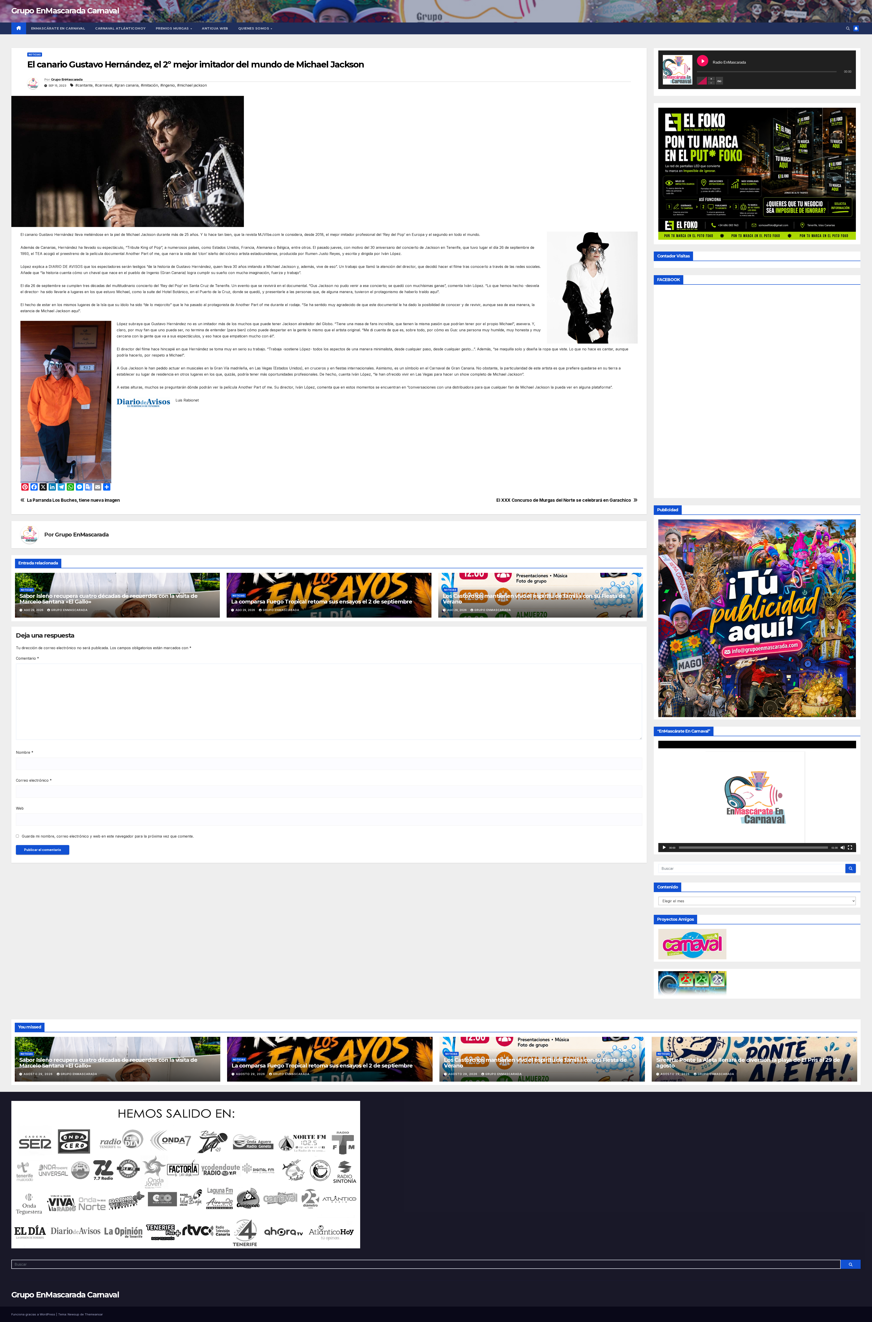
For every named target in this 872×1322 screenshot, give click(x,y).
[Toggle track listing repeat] (719, 81)
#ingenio (167, 85)
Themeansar (94, 1314)
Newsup (73, 1314)
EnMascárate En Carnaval (58, 28)
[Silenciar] (842, 847)
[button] (848, 28)
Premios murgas (173, 28)
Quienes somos (254, 28)
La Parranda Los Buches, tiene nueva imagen (73, 500)
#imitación (149, 85)
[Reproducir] (664, 847)
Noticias (35, 54)
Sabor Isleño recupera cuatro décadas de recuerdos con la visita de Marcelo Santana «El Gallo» (109, 599)
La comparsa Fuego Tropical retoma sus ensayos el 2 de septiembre (321, 601)
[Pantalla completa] (850, 847)
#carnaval (103, 85)
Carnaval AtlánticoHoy (120, 28)
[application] (757, 796)
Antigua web (215, 28)
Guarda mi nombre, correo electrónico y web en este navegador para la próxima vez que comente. (108, 836)
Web (20, 808)
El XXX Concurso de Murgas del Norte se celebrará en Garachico (563, 500)
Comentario (27, 658)
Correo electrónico (34, 780)
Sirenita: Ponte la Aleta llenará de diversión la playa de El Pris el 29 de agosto (748, 1063)
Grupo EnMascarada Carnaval (65, 10)
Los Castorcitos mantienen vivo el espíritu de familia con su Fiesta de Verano (534, 599)
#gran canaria (126, 85)
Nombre (24, 752)
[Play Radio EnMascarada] (702, 60)
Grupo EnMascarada (66, 79)
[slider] (753, 847)
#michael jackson (192, 85)
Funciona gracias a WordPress (33, 1314)
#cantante (84, 85)
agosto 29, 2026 (39, 1074)
